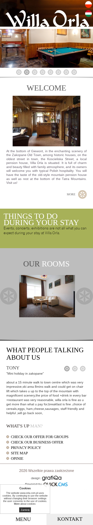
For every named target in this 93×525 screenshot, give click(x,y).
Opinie (17, 458)
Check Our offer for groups (39, 437)
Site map (19, 453)
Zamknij (25, 510)
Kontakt (69, 519)
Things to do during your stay (41, 219)
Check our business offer (37, 442)
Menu (23, 519)
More (71, 194)
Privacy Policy (26, 448)
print (85, 490)
